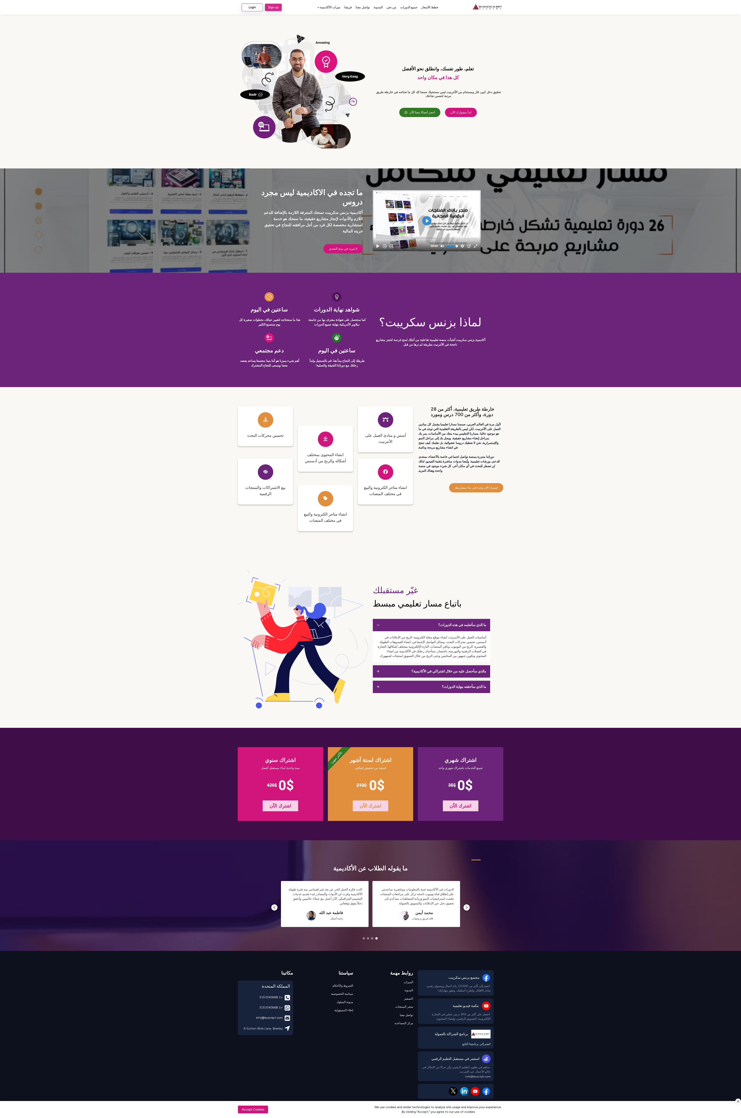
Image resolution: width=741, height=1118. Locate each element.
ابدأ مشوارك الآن (460, 112)
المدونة (378, 7)
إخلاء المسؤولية (343, 1010)
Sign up (273, 7)
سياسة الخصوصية (342, 994)
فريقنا (348, 7)
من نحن (391, 7)
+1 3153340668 (271, 997)
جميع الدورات (408, 7)
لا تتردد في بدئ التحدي (343, 249)
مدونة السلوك (345, 1002)
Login (252, 7)
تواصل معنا (363, 7)
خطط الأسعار (429, 7)
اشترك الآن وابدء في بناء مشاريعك (476, 487)
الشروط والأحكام (342, 985)
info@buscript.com (478, 1076)
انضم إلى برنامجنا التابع (476, 1044)
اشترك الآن (460, 805)
